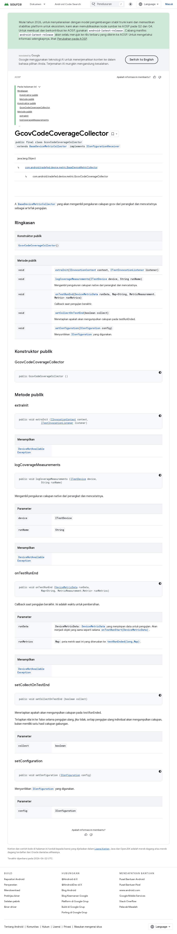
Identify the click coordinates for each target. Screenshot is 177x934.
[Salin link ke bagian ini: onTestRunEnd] (41, 573)
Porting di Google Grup (74, 912)
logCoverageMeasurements (72, 279)
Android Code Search (68, 4)
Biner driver (10, 906)
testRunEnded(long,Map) (123, 641)
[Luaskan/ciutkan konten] (39, 87)
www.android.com (129, 890)
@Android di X (70, 879)
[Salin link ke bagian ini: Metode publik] (47, 395)
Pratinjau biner (12, 895)
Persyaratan (10, 884)
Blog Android (69, 890)
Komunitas (33, 926)
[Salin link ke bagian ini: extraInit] (31, 406)
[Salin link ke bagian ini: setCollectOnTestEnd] (52, 685)
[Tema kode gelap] (160, 372)
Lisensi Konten (102, 848)
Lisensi (56, 926)
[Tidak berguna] (159, 77)
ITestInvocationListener (127, 270)
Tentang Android (13, 926)
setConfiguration (67, 328)
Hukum (45, 926)
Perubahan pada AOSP (72, 39)
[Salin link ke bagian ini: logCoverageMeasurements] (63, 465)
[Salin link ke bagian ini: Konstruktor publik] (55, 352)
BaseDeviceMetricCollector (48, 146)
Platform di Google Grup (75, 901)
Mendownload (12, 890)
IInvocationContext (82, 270)
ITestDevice (99, 279)
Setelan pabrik (12, 901)
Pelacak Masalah (128, 906)
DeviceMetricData (86, 294)
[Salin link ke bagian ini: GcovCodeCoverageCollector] (67, 362)
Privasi (67, 926)
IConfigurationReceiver (102, 146)
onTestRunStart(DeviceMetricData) (124, 629)
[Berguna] (154, 77)
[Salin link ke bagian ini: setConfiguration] (45, 761)
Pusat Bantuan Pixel (129, 884)
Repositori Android (14, 879)
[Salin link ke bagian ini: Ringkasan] (38, 223)
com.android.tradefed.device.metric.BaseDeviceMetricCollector (61, 167)
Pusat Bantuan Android (132, 879)
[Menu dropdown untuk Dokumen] (46, 4)
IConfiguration (90, 328)
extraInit (61, 270)
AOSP (18, 77)
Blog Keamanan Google (75, 895)
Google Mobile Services (132, 895)
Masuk (169, 4)
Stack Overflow (127, 901)
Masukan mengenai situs (88, 926)
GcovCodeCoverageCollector (37, 245)
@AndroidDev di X (72, 884)
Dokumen (35, 4)
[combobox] (107, 4)
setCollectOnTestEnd (69, 313)
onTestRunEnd (64, 294)
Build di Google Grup (73, 906)
